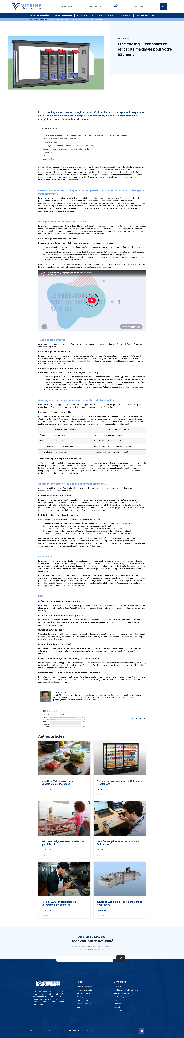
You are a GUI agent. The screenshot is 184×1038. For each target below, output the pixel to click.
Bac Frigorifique (105, 15)
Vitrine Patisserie (85, 15)
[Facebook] (141, 1031)
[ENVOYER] (120, 958)
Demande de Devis (84, 1004)
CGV (115, 1000)
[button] (143, 128)
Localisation (118, 987)
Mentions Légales (120, 997)
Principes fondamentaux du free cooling (59, 139)
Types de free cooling (51, 142)
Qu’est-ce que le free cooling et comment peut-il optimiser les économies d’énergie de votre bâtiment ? (85, 135)
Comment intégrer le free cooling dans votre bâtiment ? (66, 149)
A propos (117, 1004)
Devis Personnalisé (145, 15)
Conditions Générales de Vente (126, 990)
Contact (117, 1007)
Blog (47, 20)
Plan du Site (118, 1011)
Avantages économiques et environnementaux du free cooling (68, 146)
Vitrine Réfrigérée (37, 20)
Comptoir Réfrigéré (39, 15)
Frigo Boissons (124, 15)
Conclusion (47, 152)
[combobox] (146, 6)
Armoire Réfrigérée (62, 15)
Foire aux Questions (121, 993)
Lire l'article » (46, 789)
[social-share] (132, 718)
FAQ (44, 156)
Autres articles (49, 159)
